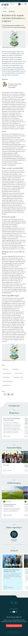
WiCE (16, 144)
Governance (6, 377)
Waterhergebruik (8, 381)
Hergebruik (15, 369)
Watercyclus (18, 373)
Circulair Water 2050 (15, 291)
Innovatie (5, 369)
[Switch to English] (13, 612)
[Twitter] (5, 394)
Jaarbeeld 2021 (7, 385)
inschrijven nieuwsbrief (14, 626)
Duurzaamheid (7, 373)
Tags (3, 365)
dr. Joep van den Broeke (14, 84)
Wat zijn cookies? (17, 1)
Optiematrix (9, 263)
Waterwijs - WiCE (18, 377)
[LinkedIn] (8, 394)
